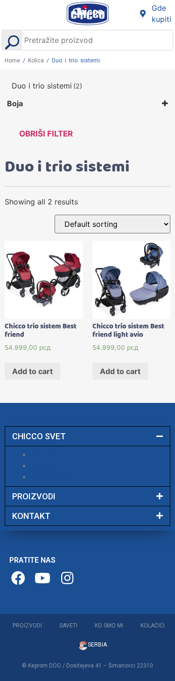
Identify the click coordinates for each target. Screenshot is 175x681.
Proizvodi (34, 496)
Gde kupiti (47, 466)
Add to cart (32, 371)
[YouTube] (44, 578)
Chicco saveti (53, 477)
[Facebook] (19, 578)
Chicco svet (39, 436)
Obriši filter (46, 133)
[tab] (87, 436)
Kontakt (31, 516)
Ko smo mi (48, 454)
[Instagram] (68, 578)
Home (12, 60)
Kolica (36, 60)
